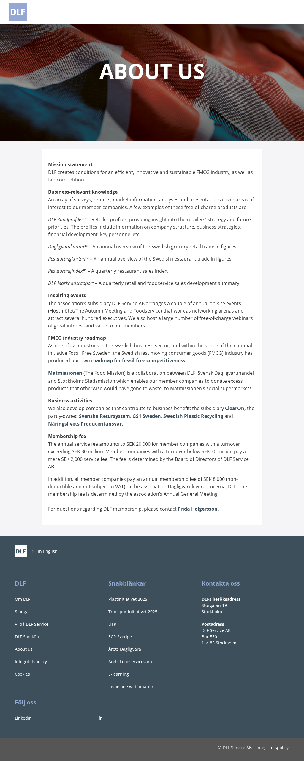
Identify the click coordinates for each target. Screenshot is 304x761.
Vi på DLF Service (31, 624)
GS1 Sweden (146, 416)
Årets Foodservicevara (130, 661)
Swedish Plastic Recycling (193, 416)
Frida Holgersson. (198, 509)
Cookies (22, 674)
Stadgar (22, 611)
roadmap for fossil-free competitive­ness (138, 360)
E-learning (118, 674)
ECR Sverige (120, 636)
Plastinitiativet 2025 (127, 599)
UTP (112, 624)
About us (24, 649)
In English (48, 551)
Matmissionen (65, 373)
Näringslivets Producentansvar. (85, 423)
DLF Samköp (27, 636)
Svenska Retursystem (104, 416)
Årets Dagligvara (124, 649)
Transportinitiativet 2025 (132, 611)
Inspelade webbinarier (130, 686)
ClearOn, (235, 408)
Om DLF (22, 599)
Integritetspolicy (31, 661)
